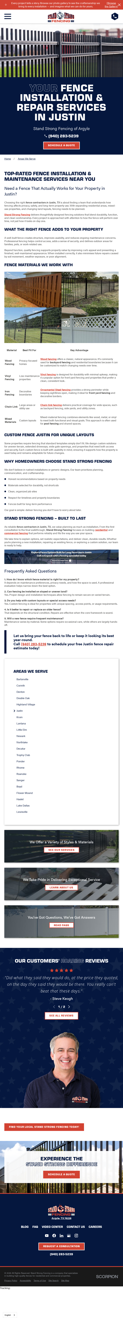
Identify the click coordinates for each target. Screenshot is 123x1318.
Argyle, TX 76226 (61, 1218)
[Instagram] (76, 1235)
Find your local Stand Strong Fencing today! (44, 1126)
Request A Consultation (61, 1246)
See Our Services (61, 849)
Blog (24, 1227)
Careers (95, 1227)
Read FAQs (61, 925)
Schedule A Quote (61, 1174)
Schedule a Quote (61, 145)
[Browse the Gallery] (111, 4)
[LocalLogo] (61, 16)
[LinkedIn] (61, 1235)
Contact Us (76, 1227)
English (8, 1315)
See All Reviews (61, 1015)
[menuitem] (63, 679)
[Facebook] (54, 1235)
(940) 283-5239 (63, 135)
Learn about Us (61, 887)
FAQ (35, 1227)
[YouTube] (47, 1235)
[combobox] (10, 1315)
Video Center (52, 1227)
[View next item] (69, 1006)
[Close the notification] (119, 4)
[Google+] (69, 1235)
